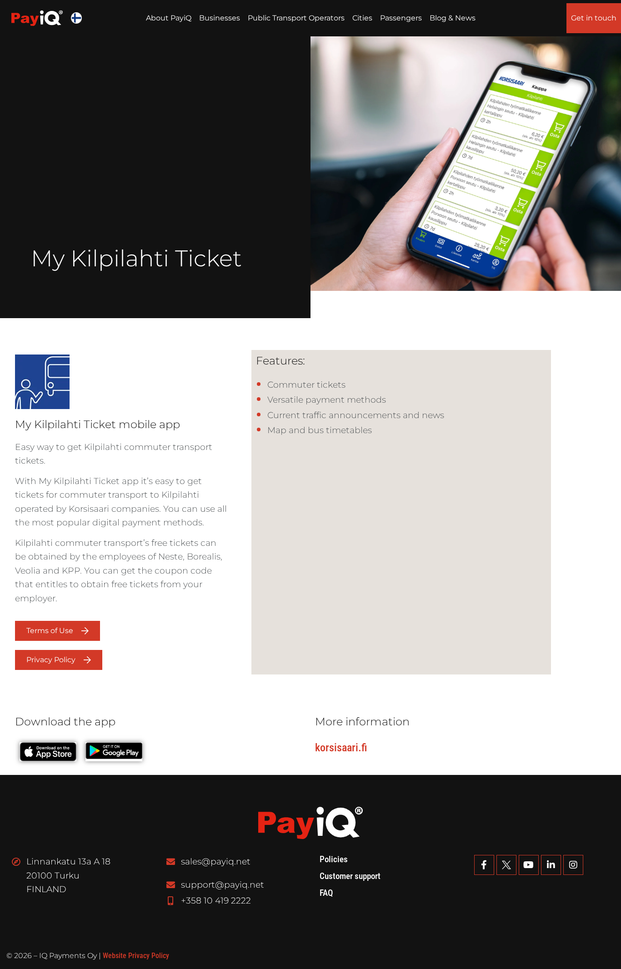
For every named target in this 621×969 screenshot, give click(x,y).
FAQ (326, 893)
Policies (334, 859)
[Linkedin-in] (551, 865)
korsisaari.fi (341, 747)
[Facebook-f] (484, 865)
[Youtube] (529, 865)
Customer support (350, 876)
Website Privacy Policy (136, 955)
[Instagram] (573, 865)
